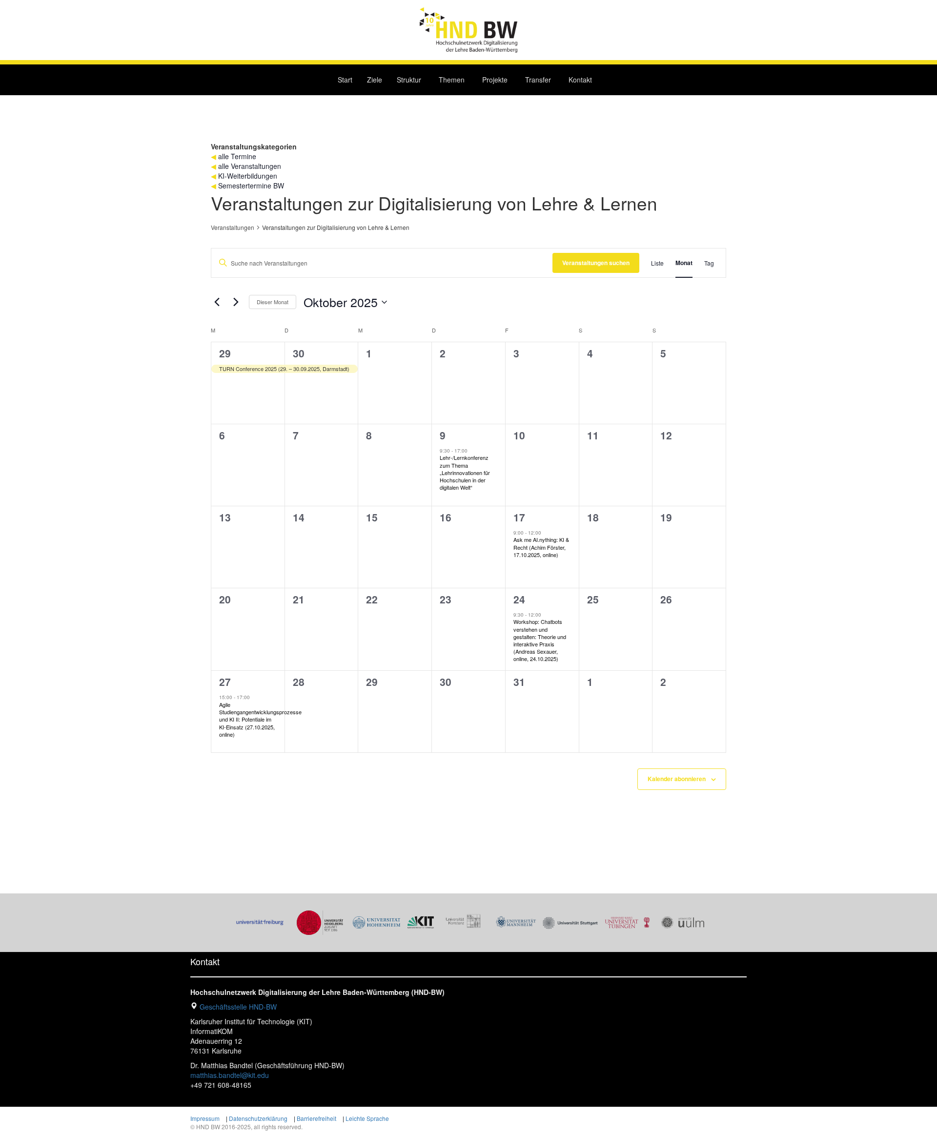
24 (519, 599)
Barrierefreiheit (316, 1118)
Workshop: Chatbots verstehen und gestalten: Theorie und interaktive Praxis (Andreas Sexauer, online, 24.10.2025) (539, 640)
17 (519, 517)
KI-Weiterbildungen (247, 176)
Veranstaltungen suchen (596, 262)
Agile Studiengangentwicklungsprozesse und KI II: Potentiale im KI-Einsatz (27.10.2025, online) (260, 719)
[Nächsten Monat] (236, 302)
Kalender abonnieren (677, 778)
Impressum (205, 1118)
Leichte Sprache (367, 1118)
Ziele (374, 79)
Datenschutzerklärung (258, 1118)
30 (299, 353)
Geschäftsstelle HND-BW (238, 1007)
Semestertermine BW (251, 185)
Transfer (538, 79)
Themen (452, 79)
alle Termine (237, 156)
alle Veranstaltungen (249, 166)
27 (225, 681)
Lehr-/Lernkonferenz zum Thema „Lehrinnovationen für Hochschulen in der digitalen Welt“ (465, 472)
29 (225, 353)
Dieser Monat (272, 302)
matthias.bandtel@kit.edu (229, 1075)
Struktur (409, 79)
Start (345, 79)
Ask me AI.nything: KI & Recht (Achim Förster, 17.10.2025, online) (541, 547)
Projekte (495, 79)
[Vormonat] (217, 302)
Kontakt (580, 79)
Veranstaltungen (232, 227)
